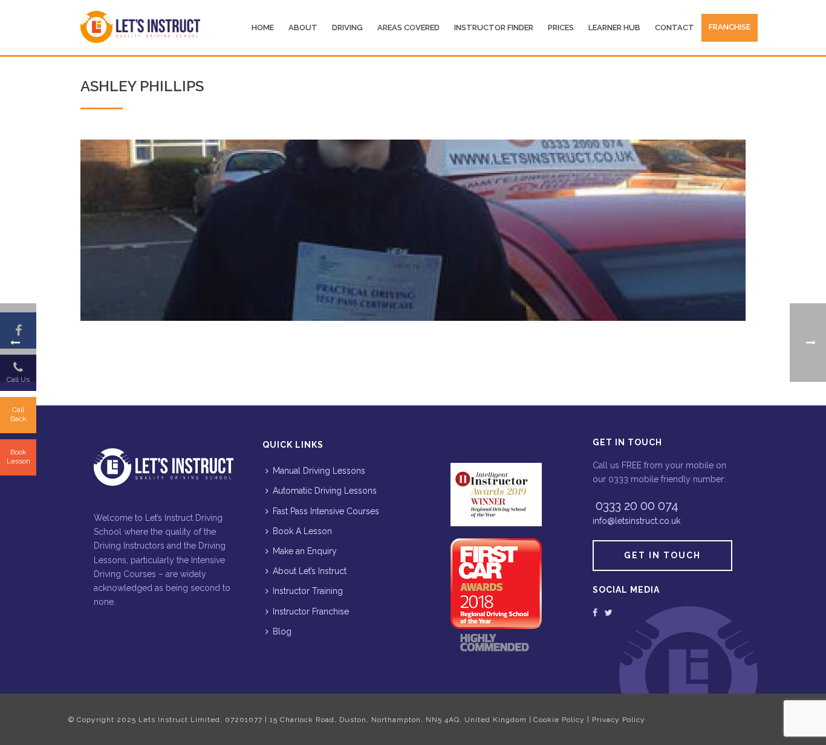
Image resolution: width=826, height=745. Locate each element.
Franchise (729, 26)
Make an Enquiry (305, 551)
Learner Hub (614, 27)
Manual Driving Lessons (319, 471)
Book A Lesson (302, 531)
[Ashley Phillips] (413, 230)
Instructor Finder (493, 27)
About (302, 27)
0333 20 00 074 (637, 505)
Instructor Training (308, 591)
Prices (561, 27)
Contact (674, 27)
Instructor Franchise (311, 611)
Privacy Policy (618, 719)
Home (263, 27)
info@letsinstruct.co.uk (636, 521)
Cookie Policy (559, 719)
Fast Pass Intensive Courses (326, 511)
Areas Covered (408, 27)
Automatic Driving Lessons (325, 490)
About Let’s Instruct (309, 571)
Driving (347, 27)
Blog (282, 631)
